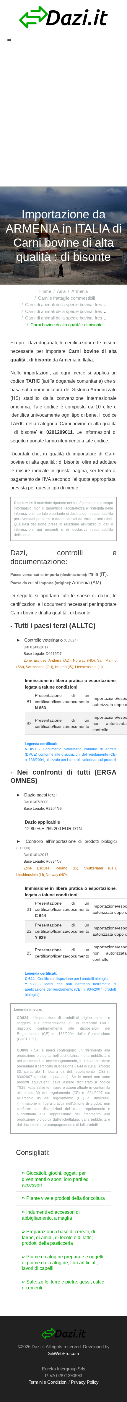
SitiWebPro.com (63, 1353)
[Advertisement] (63, 120)
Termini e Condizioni (48, 1382)
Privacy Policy (85, 1382)
